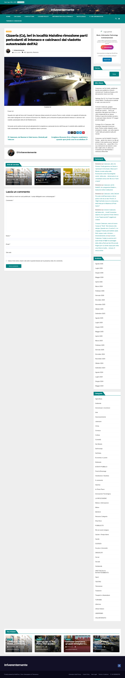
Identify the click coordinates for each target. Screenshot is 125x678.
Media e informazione (102, 503)
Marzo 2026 (99, 286)
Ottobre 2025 (99, 309)
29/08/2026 (12, 646)
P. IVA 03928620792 (96, 16)
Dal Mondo (98, 444)
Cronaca (39, 172)
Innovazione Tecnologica (103, 494)
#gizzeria (29, 52)
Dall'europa (98, 448)
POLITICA (98, 521)
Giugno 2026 (99, 273)
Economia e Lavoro (101, 457)
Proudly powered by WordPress (12, 674)
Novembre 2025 (100, 304)
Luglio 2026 (99, 268)
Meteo (97, 507)
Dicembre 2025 (100, 300)
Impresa (97, 485)
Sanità (97, 539)
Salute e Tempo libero (102, 534)
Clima (97, 426)
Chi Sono (17, 16)
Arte (96, 412)
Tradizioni (98, 590)
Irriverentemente (62, 10)
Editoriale (98, 462)
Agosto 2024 (99, 372)
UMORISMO (99, 613)
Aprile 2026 (98, 282)
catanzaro (98, 421)
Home (8, 16)
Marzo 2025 (99, 340)
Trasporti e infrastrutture (102, 595)
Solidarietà (98, 566)
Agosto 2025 (99, 318)
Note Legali (81, 16)
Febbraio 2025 (99, 345)
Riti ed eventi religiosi (102, 530)
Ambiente (98, 403)
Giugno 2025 (99, 327)
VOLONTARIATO (100, 618)
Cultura (97, 435)
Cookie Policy (43, 16)
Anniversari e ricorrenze (102, 408)
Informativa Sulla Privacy (62, 16)
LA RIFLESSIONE (101, 498)
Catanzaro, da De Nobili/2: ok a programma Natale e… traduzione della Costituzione (106, 187)
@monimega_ (108, 47)
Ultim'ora (8, 31)
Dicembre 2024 (100, 354)
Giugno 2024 (99, 381)
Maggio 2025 (99, 331)
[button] (116, 18)
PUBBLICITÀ (99, 525)
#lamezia (35, 52)
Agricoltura (98, 399)
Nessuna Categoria (101, 516)
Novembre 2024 (100, 358)
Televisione (98, 586)
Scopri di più (107, 59)
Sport (97, 577)
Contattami (29, 16)
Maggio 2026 (99, 277)
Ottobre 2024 (99, 363)
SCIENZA (98, 543)
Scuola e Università (101, 548)
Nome (8, 236)
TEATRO (98, 581)
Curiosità (98, 439)
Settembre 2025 (100, 313)
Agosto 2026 (99, 263)
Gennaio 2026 (99, 295)
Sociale (97, 561)
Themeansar (35, 674)
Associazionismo (100, 417)
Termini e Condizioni (14, 21)
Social (97, 557)
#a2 (25, 52)
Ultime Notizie (99, 609)
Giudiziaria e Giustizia (102, 475)
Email (8, 244)
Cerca (97, 68)
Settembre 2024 (100, 368)
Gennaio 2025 (99, 349)
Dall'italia (98, 453)
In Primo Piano (100, 489)
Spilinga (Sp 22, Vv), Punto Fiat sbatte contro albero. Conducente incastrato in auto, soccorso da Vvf (107, 100)
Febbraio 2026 (99, 291)
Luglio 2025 (99, 322)
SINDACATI (99, 552)
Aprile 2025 (98, 336)
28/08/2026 (70, 646)
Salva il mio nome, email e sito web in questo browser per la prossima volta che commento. (35, 261)
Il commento (99, 480)
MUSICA (98, 512)
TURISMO (98, 600)
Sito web (8, 252)
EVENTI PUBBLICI (101, 466)
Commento (9, 200)
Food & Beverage (100, 471)
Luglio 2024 (99, 377)
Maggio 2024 (99, 386)
